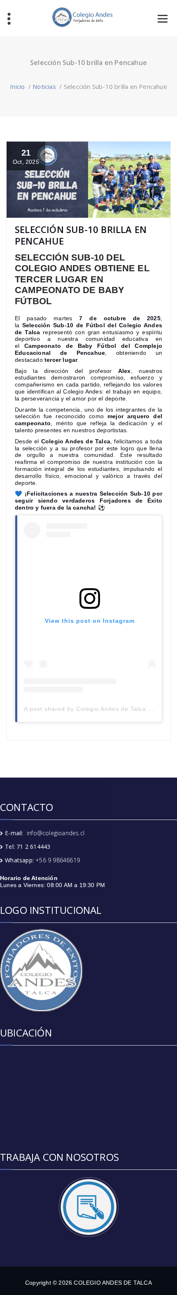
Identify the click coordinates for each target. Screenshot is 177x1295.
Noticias (44, 86)
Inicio (17, 86)
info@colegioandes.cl (55, 833)
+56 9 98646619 (57, 860)
